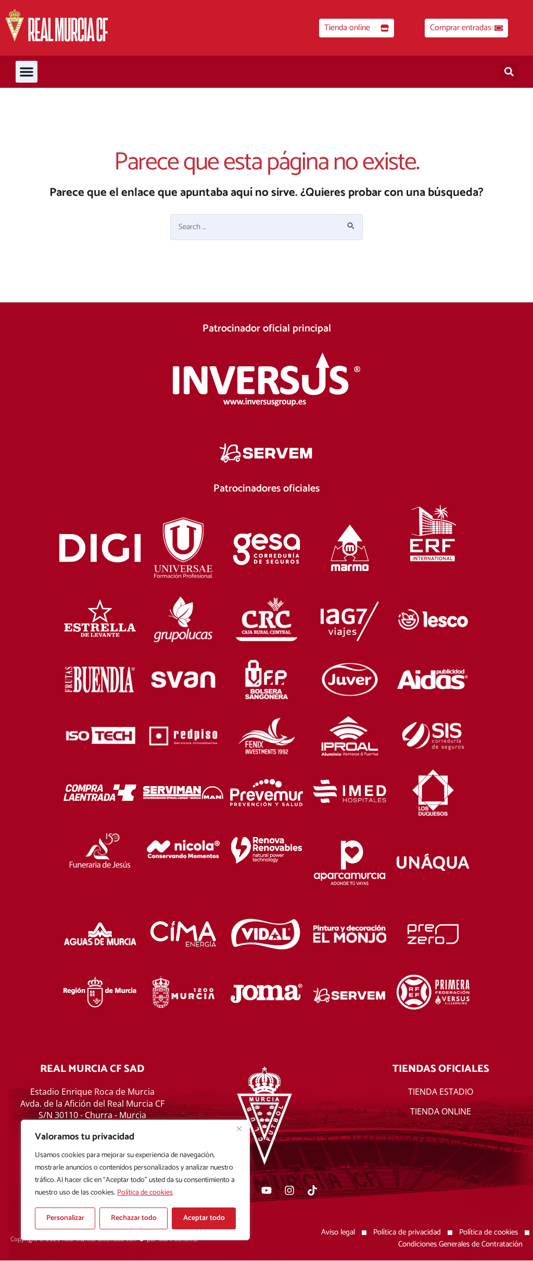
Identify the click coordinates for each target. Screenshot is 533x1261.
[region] (135, 1180)
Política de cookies (145, 1193)
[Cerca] (239, 1128)
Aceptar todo (204, 1218)
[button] (26, 72)
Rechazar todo (134, 1218)
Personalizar (65, 1218)
